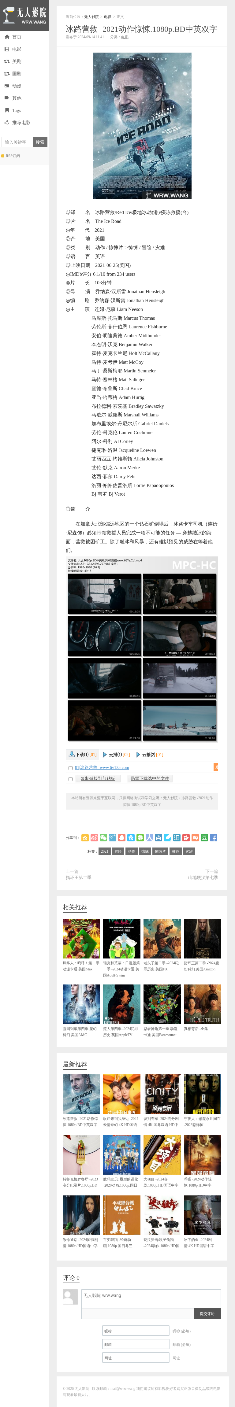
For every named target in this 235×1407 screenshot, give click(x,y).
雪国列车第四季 (80, 1032)
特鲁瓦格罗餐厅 (80, 1185)
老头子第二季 (161, 966)
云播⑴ (119, 754)
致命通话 (80, 1243)
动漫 (16, 85)
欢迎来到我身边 (120, 1125)
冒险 (118, 851)
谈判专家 (161, 1125)
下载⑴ (86, 754)
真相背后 (196, 1029)
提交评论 (207, 1313)
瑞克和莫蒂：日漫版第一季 (121, 969)
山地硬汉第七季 (203, 877)
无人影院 (24, 15)
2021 (104, 851)
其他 (16, 98)
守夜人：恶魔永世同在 (202, 1125)
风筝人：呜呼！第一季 (81, 966)
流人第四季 (120, 1032)
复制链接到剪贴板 (98, 778)
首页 (16, 37)
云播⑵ (152, 754)
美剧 (16, 61)
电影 (16, 49)
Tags (16, 110)
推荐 (175, 851)
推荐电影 (21, 122)
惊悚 (145, 851)
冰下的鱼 (199, 1243)
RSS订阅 (13, 156)
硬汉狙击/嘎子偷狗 (162, 1246)
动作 (131, 851)
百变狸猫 (117, 1246)
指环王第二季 (78, 877)
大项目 (161, 1182)
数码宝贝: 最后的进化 (120, 1185)
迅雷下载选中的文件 (150, 778)
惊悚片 (160, 851)
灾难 (189, 851)
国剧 (16, 73)
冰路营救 (141, 29)
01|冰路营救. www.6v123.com (102, 767)
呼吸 (198, 1182)
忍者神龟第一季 (160, 1032)
